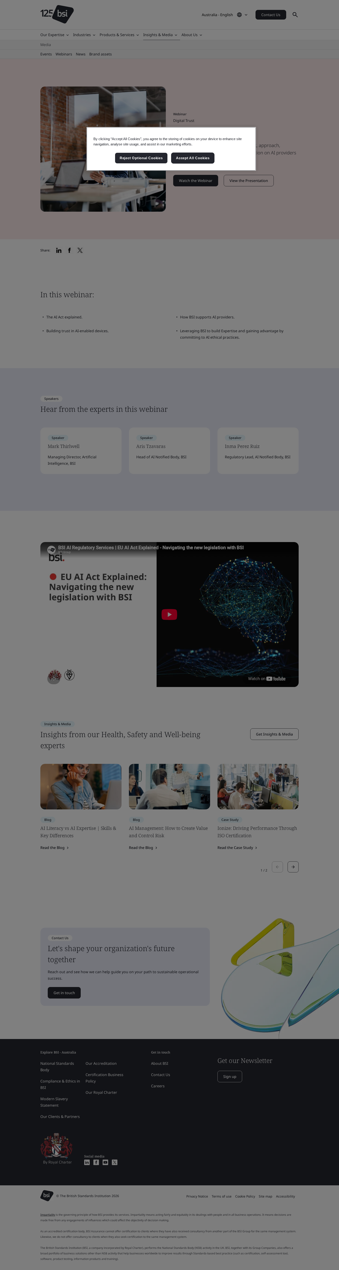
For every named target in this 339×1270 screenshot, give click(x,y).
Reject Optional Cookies (141, 158)
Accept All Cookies (193, 158)
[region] (171, 149)
